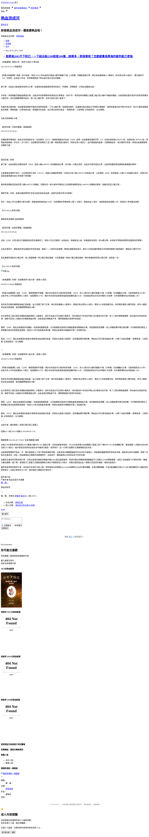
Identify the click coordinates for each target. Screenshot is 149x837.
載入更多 (5, 514)
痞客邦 (17, 496)
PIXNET (57, 804)
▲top (3, 509)
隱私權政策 (87, 804)
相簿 (7, 41)
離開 (13, 832)
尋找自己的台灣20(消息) (25, 505)
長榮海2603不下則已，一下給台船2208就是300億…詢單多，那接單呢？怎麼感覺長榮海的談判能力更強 (69, 56)
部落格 (8, 44)
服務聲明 (97, 804)
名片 (7, 46)
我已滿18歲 (6, 832)
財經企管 (19, 502)
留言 (23, 496)
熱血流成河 (10, 18)
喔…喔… (4, 483)
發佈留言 (5, 528)
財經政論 (20, 36)
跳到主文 (4, 25)
